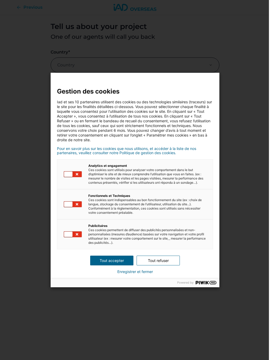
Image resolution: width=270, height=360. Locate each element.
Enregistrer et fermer (135, 272)
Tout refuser (158, 260)
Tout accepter (112, 260)
